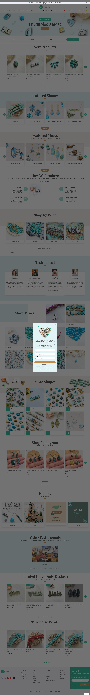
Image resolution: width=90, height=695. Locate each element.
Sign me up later (45, 364)
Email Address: (38, 352)
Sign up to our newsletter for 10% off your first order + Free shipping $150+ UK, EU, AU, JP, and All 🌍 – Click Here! (46, 3)
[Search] (86, 3)
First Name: (37, 347)
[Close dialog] (55, 324)
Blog (7, 2)
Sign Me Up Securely (45, 362)
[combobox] (86, 694)
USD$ (83, 2)
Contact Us (4, 2)
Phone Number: (38, 356)
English (86, 693)
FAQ (10, 2)
